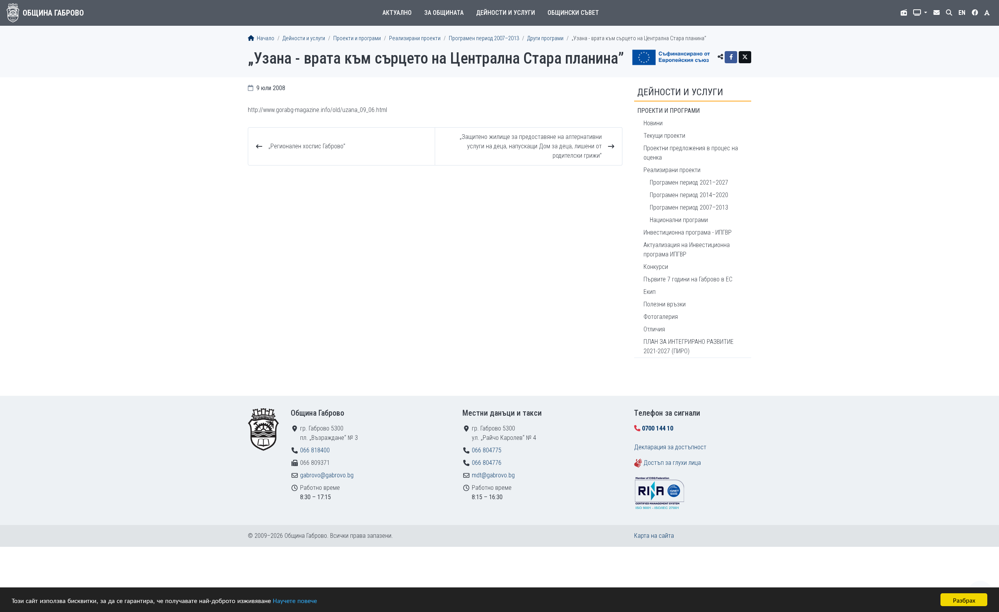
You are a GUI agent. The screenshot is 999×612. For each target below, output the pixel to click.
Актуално (397, 12)
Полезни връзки (664, 304)
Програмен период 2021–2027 (689, 182)
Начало (265, 38)
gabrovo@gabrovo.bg (327, 475)
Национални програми (679, 220)
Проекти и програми (357, 38)
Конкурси (655, 266)
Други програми (545, 38)
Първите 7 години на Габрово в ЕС (687, 279)
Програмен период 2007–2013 (484, 38)
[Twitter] (745, 57)
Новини (653, 123)
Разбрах (964, 600)
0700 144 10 (657, 428)
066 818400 (315, 450)
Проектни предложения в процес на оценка (690, 152)
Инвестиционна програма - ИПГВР (687, 232)
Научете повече (295, 600)
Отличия (654, 329)
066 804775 (486, 450)
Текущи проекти (664, 135)
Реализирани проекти (415, 38)
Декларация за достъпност (670, 447)
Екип (649, 291)
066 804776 (486, 462)
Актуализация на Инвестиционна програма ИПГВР (686, 249)
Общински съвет (573, 12)
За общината (444, 12)
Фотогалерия (660, 316)
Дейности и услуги (505, 12)
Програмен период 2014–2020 (689, 195)
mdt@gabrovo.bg (493, 475)
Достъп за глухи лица (672, 462)
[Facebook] (731, 57)
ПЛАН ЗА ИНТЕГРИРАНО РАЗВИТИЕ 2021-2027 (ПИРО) (688, 346)
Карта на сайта (654, 535)
